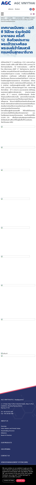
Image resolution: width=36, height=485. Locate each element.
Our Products (6, 443)
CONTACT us (5, 456)
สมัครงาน (10, 9)
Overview (3, 426)
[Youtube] (33, 9)
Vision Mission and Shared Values (10, 428)
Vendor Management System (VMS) (14, 462)
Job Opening (5, 449)
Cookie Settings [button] (9, 480)
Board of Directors (6, 435)
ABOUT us (4, 421)
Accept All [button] (20, 480)
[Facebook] (30, 9)
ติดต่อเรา (17, 9)
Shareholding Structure (7, 430)
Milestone (4, 433)
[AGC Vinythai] (18, 3)
